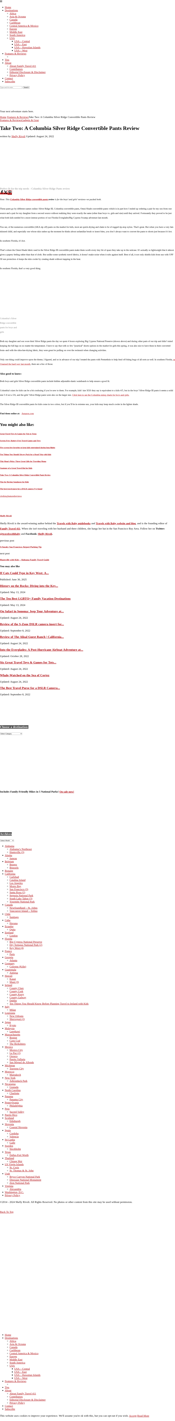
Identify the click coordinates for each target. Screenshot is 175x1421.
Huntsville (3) (17, 852)
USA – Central (22, 41)
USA (12, 38)
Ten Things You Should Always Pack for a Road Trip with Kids (25, 454)
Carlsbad (14, 876)
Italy (7, 1006)
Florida (8, 938)
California (10, 873)
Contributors (16, 69)
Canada (14, 19)
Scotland (9, 1117)
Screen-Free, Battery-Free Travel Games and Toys (20, 441)
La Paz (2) (15, 1053)
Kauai (13, 978)
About (8, 62)
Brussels (14, 867)
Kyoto (13, 1025)
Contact (9, 78)
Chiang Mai (16, 1161)
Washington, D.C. (14, 1192)
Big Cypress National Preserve (26, 941)
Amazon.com (28, 413)
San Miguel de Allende (22, 1062)
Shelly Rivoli (18, 136)
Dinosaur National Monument (25, 1179)
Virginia (9, 1185)
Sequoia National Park (21, 895)
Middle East (16, 31)
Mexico (9, 1046)
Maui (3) (14, 981)
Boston (13, 1037)
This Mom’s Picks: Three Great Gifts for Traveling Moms (23, 461)
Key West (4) (17, 947)
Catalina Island (17, 879)
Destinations (11, 10)
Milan (13, 1009)
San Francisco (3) (19, 889)
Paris (12, 954)
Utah (7, 1173)
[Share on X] (6, 193)
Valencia (14, 1136)
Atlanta (13, 960)
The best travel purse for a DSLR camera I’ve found (21, 489)
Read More (143, 1415)
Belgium (9, 861)
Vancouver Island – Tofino (24, 910)
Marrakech (15, 1074)
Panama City (16, 1099)
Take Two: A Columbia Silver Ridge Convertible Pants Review (25, 475)
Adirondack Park (18, 1080)
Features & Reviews (15, 53)
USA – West (20, 50)
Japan (8, 1022)
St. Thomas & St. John (22, 1170)
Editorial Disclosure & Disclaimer (28, 72)
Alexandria (15, 1189)
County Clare (17, 988)
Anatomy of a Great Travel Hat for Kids (16, 468)
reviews (18, 496)
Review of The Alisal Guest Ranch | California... (32, 637)
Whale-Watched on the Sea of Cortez (24, 675)
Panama (9, 1096)
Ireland (8, 985)
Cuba (7, 920)
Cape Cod (15, 1040)
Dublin (13, 1000)
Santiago (14, 917)
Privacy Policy (17, 75)
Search (26, 87)
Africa (13, 13)
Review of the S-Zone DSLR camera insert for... (32, 624)
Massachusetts (12, 1034)
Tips (7, 59)
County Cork (16, 991)
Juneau (13, 858)
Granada (14, 1087)
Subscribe (10, 81)
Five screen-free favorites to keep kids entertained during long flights (27, 448)
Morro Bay (15, 886)
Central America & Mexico (24, 25)
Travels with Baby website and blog (116, 523)
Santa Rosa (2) (17, 892)
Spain (8, 1130)
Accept (133, 1415)
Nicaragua (10, 1083)
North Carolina (13, 1090)
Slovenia (9, 1124)
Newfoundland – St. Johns (24, 907)
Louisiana (10, 1012)
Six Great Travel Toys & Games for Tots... (28, 662)
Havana (14, 923)
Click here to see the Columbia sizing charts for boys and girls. (100, 395)
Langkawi (15, 1031)
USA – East (20, 44)
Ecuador (9, 926)
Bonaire (9, 870)
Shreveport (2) (17, 1019)
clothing (4, 496)
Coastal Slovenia (18, 1127)
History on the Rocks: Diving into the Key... (29, 586)
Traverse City (17, 1068)
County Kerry (17, 994)
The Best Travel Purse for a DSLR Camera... (30, 688)
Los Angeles (16, 883)
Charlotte (14, 1093)
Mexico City (16, 1049)
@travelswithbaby (10, 533)
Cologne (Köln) (18, 966)
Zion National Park (20, 1182)
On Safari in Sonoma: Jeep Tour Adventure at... (32, 611)
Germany (10, 963)
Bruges (13, 864)
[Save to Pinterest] (10, 192)
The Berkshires (18, 1043)
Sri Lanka (10, 1139)
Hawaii (8, 975)
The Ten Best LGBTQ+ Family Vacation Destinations (35, 598)
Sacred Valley (17, 1111)
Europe (13, 28)
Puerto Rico (11, 1114)
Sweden (9, 1145)
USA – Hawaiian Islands (27, 47)
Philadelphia (16, 1105)
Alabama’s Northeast (21, 849)
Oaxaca (14, 1056)
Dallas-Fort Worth (19, 1155)
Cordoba (14, 1133)
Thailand (9, 1158)
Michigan (10, 1065)
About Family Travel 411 (23, 65)
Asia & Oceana (18, 16)
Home (8, 7)
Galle (12, 1142)
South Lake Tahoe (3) (21, 898)
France (8, 951)
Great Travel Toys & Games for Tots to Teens (18, 434)
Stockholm (15, 1148)
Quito (12, 929)
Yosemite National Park (22, 901)
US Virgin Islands (14, 1164)
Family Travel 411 (10, 528)
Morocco (9, 1071)
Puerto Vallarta (17, 1059)
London (14, 935)
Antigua (14, 972)
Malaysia (10, 1028)
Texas (8, 1151)
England (9, 932)
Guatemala (10, 969)
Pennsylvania (12, 1102)
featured (11, 496)
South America (17, 35)
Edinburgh (15, 1121)
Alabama (9, 845)
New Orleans (16, 1015)
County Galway (18, 997)
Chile (7, 913)
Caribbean (15, 22)
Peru (7, 1108)
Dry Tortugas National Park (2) (26, 944)
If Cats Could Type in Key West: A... (24, 573)
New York (10, 1077)
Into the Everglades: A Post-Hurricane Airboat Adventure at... (41, 649)
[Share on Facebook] (2, 193)
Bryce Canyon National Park (25, 1176)
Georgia (9, 957)
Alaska (8, 855)
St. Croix (14, 1167)
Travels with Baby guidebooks (74, 523)
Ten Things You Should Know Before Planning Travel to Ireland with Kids (49, 1003)
